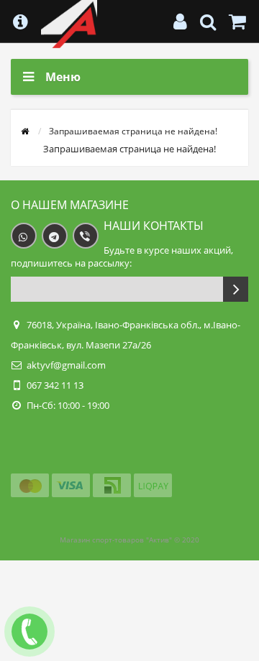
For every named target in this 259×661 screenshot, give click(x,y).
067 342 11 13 (55, 385)
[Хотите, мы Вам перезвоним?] (29, 631)
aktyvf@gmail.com (66, 365)
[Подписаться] (235, 289)
